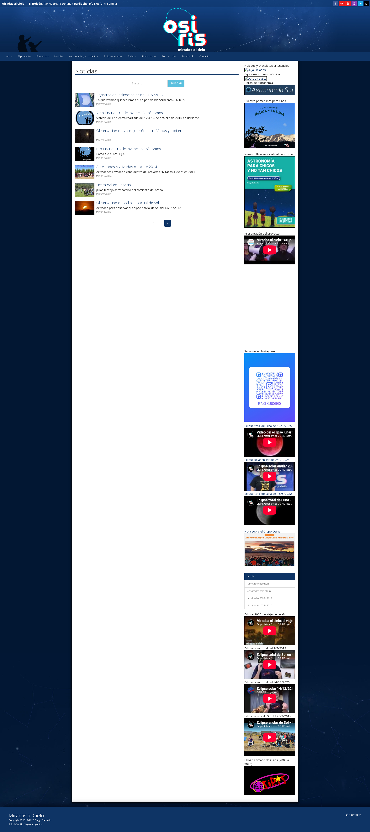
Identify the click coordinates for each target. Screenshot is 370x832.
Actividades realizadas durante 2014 (126, 166)
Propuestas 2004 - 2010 (259, 605)
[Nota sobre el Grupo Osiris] (269, 549)
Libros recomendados (258, 583)
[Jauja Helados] (255, 70)
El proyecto (24, 56)
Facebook (187, 56)
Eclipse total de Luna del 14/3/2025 (268, 426)
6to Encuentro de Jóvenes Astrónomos (128, 148)
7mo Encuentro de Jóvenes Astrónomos (129, 112)
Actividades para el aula (259, 591)
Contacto (204, 56)
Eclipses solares (113, 56)
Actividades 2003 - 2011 (259, 598)
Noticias (58, 56)
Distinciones (149, 56)
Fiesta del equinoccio (113, 184)
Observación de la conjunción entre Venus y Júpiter (139, 130)
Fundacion (42, 56)
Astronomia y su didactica (83, 56)
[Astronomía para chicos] (269, 125)
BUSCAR (176, 83)
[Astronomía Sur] (269, 90)
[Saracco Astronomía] (255, 78)
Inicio (9, 56)
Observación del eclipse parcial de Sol (127, 202)
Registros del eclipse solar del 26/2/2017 (129, 94)
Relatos (132, 56)
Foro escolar (169, 56)
